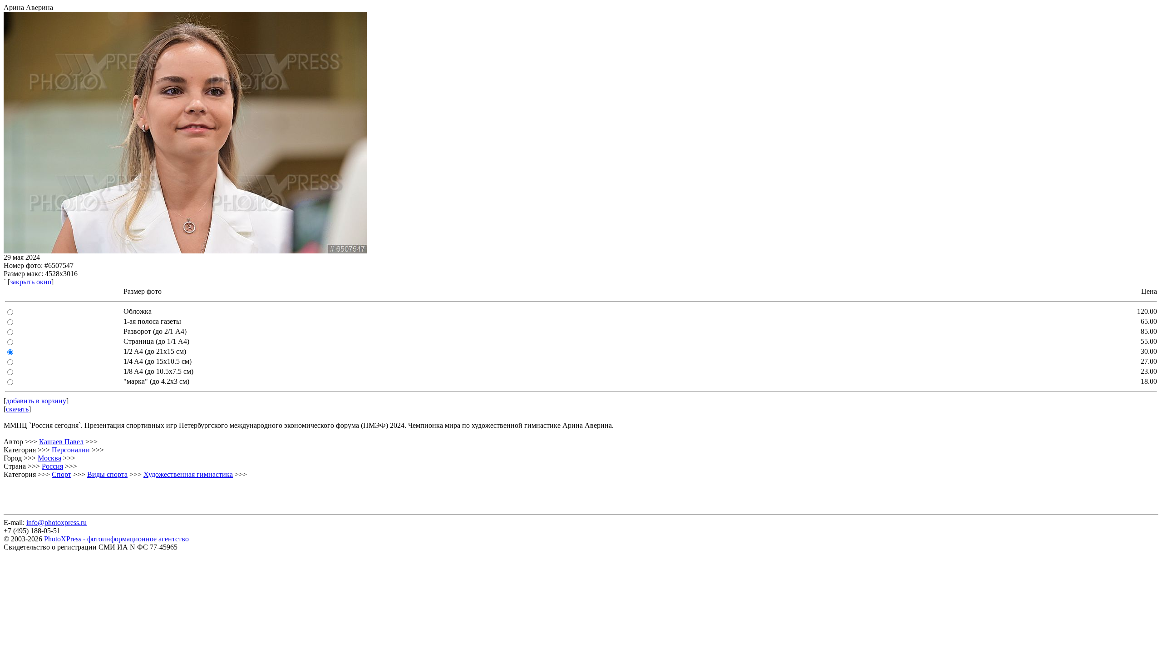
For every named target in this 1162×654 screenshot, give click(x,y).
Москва (49, 458)
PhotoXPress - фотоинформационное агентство (116, 539)
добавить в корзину (36, 401)
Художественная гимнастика (188, 474)
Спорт (61, 474)
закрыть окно (30, 282)
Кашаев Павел (61, 442)
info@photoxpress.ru (56, 522)
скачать (17, 409)
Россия (52, 466)
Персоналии (71, 450)
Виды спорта (107, 474)
